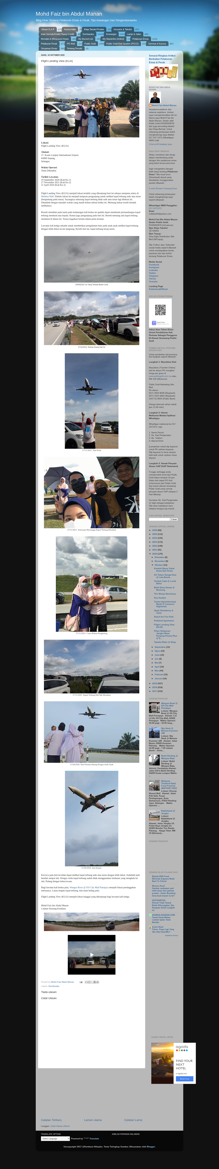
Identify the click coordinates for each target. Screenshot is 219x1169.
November (160, 561)
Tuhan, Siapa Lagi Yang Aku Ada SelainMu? (163, 930)
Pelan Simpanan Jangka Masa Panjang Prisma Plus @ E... (165, 634)
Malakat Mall (47, 196)
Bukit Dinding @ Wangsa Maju (169, 757)
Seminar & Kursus (157, 43)
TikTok (152, 279)
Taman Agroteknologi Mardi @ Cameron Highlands (165, 604)
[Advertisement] (91, 1093)
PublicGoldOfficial (158, 289)
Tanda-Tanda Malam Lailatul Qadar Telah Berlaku (161, 919)
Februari (159, 674)
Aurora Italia (70, 29)
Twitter (152, 273)
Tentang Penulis (74, 48)
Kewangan (111, 34)
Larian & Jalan (134, 34)
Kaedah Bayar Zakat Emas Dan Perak (164, 569)
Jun (157, 659)
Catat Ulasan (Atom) (60, 1126)
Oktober (159, 565)
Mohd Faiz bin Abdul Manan (69, 14)
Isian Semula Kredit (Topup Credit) (57, 34)
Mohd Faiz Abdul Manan (164, 105)
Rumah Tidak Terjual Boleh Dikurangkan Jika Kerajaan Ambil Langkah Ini (163, 906)
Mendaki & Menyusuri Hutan (55, 39)
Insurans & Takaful (123, 29)
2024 (155, 538)
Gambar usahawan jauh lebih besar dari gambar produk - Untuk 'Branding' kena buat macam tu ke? (164, 892)
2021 (155, 550)
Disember (160, 557)
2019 (155, 683)
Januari (159, 678)
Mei (157, 663)
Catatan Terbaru (51, 1120)
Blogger (151, 1147)
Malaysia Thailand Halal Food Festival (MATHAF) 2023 (169, 784)
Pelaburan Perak (49, 43)
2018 (155, 687)
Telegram (153, 276)
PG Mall (71, 43)
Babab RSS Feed (160, 876)
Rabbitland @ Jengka (168, 812)
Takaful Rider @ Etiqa (165, 642)
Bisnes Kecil (158, 886)
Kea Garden (160, 598)
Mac (157, 671)
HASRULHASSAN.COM (163, 915)
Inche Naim (157, 927)
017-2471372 (155, 208)
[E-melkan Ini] (86, 982)
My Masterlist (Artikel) (113, 39)
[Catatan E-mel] (81, 982)
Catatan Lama (133, 1120)
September (160, 647)
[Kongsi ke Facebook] (94, 982)
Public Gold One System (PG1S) (122, 43)
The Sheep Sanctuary (165, 594)
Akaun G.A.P (48, 29)
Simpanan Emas (49, 48)
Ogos (158, 651)
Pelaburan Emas (140, 39)
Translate (94, 1139)
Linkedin (153, 270)
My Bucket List (85, 39)
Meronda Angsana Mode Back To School (163, 880)
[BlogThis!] (89, 982)
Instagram (154, 267)
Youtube (153, 281)
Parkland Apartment (164, 621)
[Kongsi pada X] (91, 982)
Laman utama (93, 1120)
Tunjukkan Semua (171, 935)
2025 (155, 534)
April (157, 667)
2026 (155, 530)
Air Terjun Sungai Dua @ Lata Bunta (165, 576)
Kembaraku (88, 34)
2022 (155, 546)
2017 (155, 691)
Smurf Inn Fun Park (164, 617)
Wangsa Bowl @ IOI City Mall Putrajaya (89, 887)
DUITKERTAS (158, 900)
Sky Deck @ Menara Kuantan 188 (169, 730)
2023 (155, 542)
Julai (157, 655)
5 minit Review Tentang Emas (163, 188)
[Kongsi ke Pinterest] (97, 982)
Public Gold (90, 43)
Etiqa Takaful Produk (94, 29)
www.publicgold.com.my (160, 376)
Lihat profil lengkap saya (160, 144)
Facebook (154, 265)
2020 (155, 554)
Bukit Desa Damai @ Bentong (164, 588)
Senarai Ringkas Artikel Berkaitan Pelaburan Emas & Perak (162, 59)
